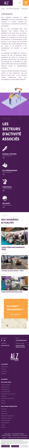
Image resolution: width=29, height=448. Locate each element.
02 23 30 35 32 (5, 345)
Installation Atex (5, 389)
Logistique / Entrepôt (6, 418)
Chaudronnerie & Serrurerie (8, 394)
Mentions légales (6, 435)
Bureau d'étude (5, 422)
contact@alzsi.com (21, 340)
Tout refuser (15, 446)
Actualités (4, 379)
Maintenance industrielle (7, 398)
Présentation (4, 367)
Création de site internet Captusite (17, 437)
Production (4, 411)
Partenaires (4, 371)
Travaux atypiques (5, 384)
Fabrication (4, 409)
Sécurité (3, 400)
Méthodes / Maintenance (7, 416)
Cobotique (3, 396)
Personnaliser (24, 446)
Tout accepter (6, 446)
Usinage (3, 403)
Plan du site (16, 435)
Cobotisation (4, 413)
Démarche (3, 373)
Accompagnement (5, 391)
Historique (3, 369)
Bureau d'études (5, 387)
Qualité (3, 425)
